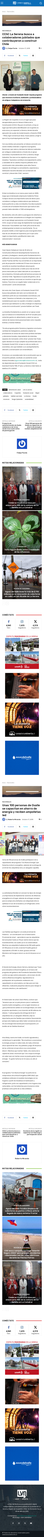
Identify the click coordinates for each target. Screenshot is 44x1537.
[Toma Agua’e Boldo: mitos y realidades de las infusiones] (22, 533)
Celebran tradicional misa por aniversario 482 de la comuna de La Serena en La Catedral (22, 505)
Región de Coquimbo (22, 500)
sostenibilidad (29, 399)
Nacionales (10, 12)
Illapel (37, 393)
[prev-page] (3, 603)
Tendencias (21, 546)
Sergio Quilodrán (17, 399)
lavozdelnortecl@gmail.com (26, 1516)
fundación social (28, 393)
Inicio (4, 12)
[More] (33, 55)
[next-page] (7, 603)
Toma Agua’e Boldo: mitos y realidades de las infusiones (22, 550)
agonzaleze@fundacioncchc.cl (25, 360)
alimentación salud (15, 390)
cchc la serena (27, 390)
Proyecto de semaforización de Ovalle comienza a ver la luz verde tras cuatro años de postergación (11, 427)
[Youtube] (31, 1523)
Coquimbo (18, 393)
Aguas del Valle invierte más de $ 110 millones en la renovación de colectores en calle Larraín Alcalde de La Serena (22, 593)
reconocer (6, 399)
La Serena (27, 396)
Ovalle (35, 396)
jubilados (6, 396)
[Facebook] (13, 1523)
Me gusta (8, 620)
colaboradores (7, 393)
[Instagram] (19, 1523)
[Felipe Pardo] (4, 48)
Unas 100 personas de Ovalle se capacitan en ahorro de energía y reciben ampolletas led (33, 426)
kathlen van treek (16, 396)
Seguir (22, 620)
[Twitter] (25, 1523)
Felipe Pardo (12, 48)
